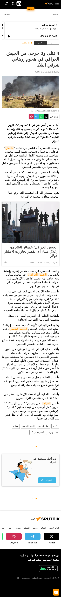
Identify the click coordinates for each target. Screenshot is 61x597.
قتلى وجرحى (52, 432)
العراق (46, 403)
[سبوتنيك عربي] (53, 5)
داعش (9, 148)
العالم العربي (43, 426)
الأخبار (55, 426)
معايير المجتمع (34, 559)
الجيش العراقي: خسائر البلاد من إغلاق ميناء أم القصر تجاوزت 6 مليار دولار (30, 251)
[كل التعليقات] (56, 592)
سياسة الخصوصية (50, 559)
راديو (10, 528)
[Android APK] (48, 569)
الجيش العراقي (37, 274)
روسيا (35, 528)
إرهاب (15, 426)
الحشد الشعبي (18, 328)
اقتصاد (26, 528)
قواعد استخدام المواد (40, 555)
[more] (5, 262)
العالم (43, 528)
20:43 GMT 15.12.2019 (47, 72)
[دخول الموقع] (13, 3)
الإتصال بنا (24, 555)
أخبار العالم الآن (37, 432)
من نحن (55, 555)
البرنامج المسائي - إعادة (45, 28)
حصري (18, 528)
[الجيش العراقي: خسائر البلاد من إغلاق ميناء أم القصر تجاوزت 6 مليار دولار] (30, 222)
